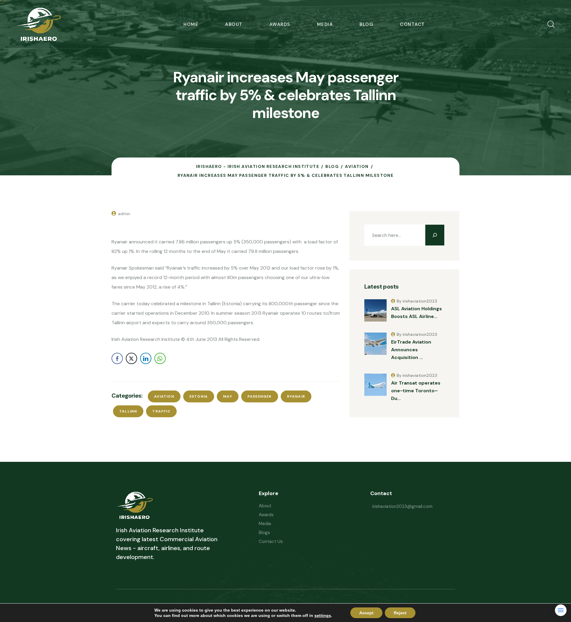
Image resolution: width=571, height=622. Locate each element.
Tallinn (128, 411)
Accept (366, 612)
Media (325, 24)
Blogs (264, 533)
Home (190, 24)
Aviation (164, 396)
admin (124, 213)
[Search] (434, 235)
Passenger (259, 396)
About (234, 24)
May (227, 396)
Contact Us (271, 541)
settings (322, 615)
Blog (366, 24)
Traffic (161, 411)
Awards (279, 24)
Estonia (198, 396)
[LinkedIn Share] (145, 358)
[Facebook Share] (117, 358)
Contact (412, 24)
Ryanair (296, 396)
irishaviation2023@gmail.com (402, 506)
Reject (400, 612)
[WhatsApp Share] (160, 358)
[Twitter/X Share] (131, 358)
